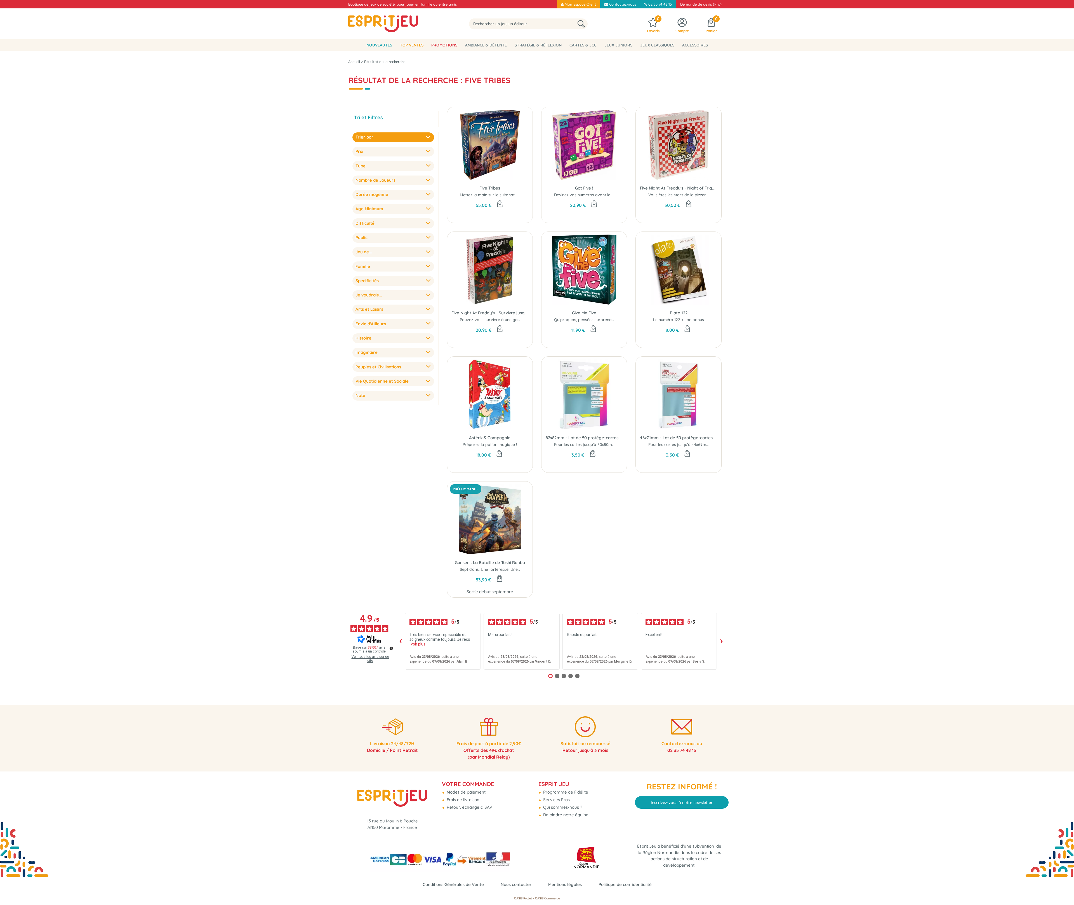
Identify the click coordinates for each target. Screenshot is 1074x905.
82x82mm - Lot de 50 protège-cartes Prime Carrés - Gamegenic (584, 437)
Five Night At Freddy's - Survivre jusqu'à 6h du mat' (489, 312)
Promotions (444, 45)
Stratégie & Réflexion (538, 45)
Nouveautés (379, 45)
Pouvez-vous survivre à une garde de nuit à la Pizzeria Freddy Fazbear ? (528, 319)
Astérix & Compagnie (489, 437)
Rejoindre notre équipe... (566, 814)
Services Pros (556, 799)
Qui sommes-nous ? (562, 807)
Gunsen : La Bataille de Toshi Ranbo (490, 562)
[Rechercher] (581, 23)
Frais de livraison (462, 799)
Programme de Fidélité (565, 792)
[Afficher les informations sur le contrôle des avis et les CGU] (391, 648)
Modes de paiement (466, 792)
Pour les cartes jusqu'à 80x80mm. (585, 444)
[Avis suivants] (721, 641)
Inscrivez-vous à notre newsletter (682, 802)
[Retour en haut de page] (1062, 888)
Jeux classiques (657, 45)
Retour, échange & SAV (469, 807)
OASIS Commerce (547, 898)
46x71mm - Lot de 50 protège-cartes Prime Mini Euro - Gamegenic (678, 437)
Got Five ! (584, 188)
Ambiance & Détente (486, 45)
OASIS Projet (523, 898)
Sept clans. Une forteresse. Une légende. (497, 569)
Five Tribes (489, 188)
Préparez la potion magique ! (490, 444)
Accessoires (695, 45)
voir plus (418, 644)
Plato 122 (678, 312)
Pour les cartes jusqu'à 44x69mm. (679, 444)
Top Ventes (411, 45)
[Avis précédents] (400, 641)
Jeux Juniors (618, 45)
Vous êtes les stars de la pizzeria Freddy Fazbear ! (695, 194)
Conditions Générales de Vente (453, 884)
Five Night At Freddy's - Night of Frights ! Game (678, 188)
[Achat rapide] (500, 204)
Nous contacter (516, 884)
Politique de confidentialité (625, 884)
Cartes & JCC (583, 45)
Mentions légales (565, 884)
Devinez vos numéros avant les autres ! (590, 194)
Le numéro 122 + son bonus (678, 319)
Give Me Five (584, 312)
